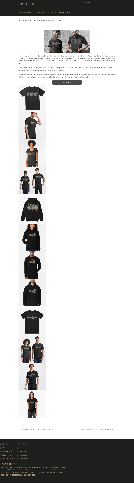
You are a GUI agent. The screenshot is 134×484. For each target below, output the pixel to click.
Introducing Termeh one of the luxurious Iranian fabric (95, 429)
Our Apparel (23, 455)
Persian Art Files (64, 12)
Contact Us (23, 458)
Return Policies (7, 451)
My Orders (23, 451)
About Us (5, 448)
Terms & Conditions (8, 458)
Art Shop (50, 12)
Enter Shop (67, 82)
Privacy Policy (7, 455)
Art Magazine (39, 12)
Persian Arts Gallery (25, 12)
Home (22, 20)
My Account (87, 2)
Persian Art (28, 20)
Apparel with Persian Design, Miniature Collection (37, 429)
